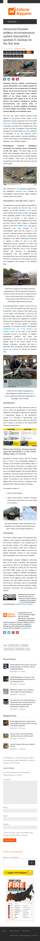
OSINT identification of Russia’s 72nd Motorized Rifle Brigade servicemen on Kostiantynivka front (22, 679)
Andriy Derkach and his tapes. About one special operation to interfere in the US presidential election (23, 667)
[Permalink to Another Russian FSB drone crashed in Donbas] (6, 746)
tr (21, 52)
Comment (6, 779)
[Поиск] (31, 862)
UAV (28, 649)
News (24, 48)
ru (4, 52)
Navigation (11, 22)
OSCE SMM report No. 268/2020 (25, 131)
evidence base (21, 191)
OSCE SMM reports (21, 226)
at (21, 56)
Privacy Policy (14, 931)
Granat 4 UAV (9, 649)
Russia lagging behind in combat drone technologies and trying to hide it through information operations (23, 723)
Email (5, 816)
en (28, 52)
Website (6, 824)
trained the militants (11, 349)
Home (4, 931)
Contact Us (26, 931)
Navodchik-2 (20, 649)
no (15, 56)
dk (18, 56)
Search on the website (10, 857)
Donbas (18, 48)
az (8, 56)
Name (5, 807)
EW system (24, 645)
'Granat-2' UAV (14, 645)
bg (4, 56)
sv (11, 56)
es (8, 52)
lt (31, 52)
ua (15, 52)
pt (24, 52)
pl (18, 52)
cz (11, 52)
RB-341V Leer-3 (25, 210)
